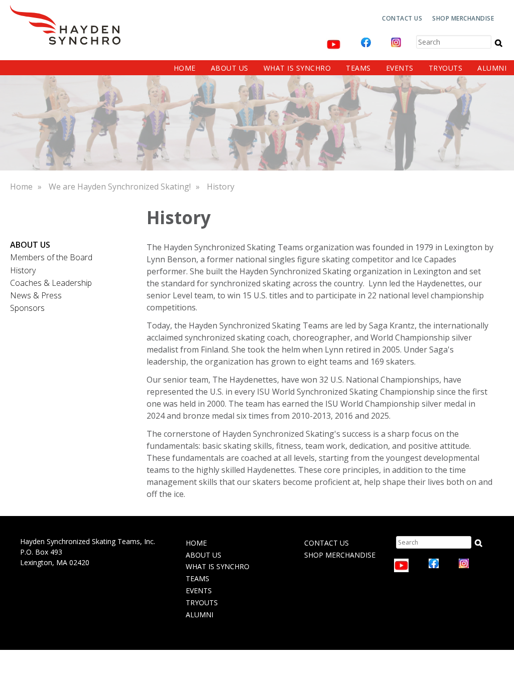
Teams (358, 68)
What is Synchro (297, 68)
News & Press (36, 295)
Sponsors (27, 307)
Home (185, 68)
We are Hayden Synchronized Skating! (120, 186)
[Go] (498, 42)
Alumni (491, 68)
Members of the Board (51, 257)
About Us (229, 68)
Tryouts (446, 68)
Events (400, 68)
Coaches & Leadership (51, 282)
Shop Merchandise (463, 18)
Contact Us (402, 18)
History (220, 186)
